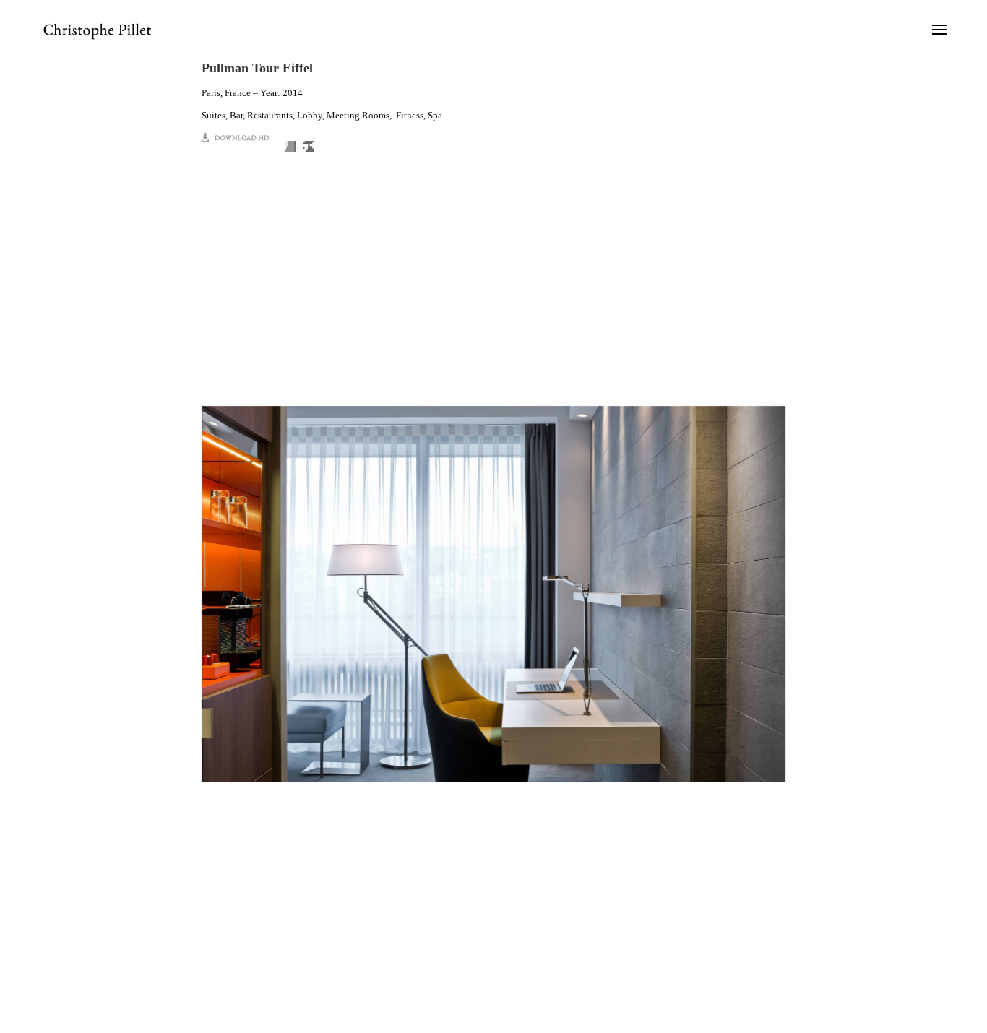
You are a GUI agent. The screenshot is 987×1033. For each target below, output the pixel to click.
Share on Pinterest (308, 146)
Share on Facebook (290, 146)
